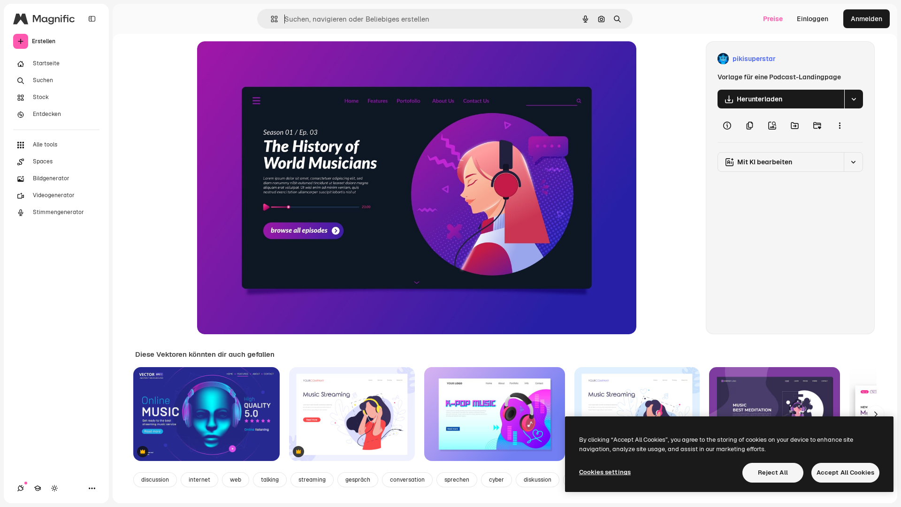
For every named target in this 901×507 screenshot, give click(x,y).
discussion (155, 480)
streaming (312, 480)
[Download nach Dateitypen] (853, 99)
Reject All (773, 472)
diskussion (537, 480)
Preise (773, 19)
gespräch (357, 480)
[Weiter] (875, 414)
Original (257, 58)
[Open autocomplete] (270, 19)
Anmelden (866, 19)
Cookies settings (605, 472)
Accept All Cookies (845, 472)
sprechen (456, 480)
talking (270, 480)
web (235, 480)
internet (199, 480)
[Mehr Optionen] (839, 125)
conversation (407, 480)
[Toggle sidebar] (91, 18)
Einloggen (812, 19)
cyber (496, 480)
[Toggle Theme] (54, 488)
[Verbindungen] (20, 488)
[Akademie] (37, 488)
